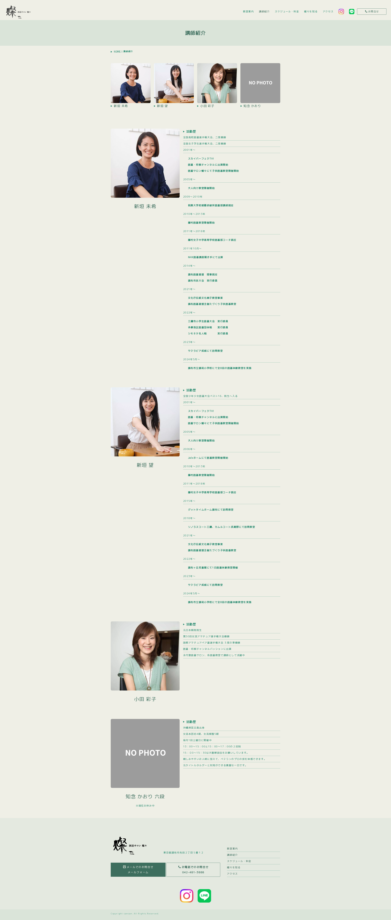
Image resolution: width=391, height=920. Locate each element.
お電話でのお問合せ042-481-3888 (195, 869)
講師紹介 (264, 11)
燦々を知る (311, 11)
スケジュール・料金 (287, 11)
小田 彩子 (207, 106)
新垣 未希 (121, 106)
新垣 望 (162, 106)
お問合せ (373, 11)
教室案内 (248, 11)
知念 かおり (252, 106)
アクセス (328, 11)
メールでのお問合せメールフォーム (140, 869)
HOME (117, 51)
